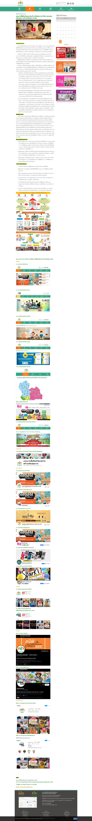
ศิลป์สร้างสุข (25, 814)
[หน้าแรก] (19, 9)
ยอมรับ (75, 818)
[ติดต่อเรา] (71, 9)
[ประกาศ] (40, 9)
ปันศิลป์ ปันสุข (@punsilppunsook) (23, 737)
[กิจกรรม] (50, 9)
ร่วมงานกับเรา (46, 816)
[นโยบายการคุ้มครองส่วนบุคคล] (48, 818)
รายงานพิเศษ (46, 814)
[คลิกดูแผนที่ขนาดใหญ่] (28, 802)
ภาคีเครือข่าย (25, 816)
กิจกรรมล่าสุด (67, 812)
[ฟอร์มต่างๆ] (61, 9)
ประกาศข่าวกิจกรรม (46, 812)
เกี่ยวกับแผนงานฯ (25, 812)
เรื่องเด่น (67, 816)
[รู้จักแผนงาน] (29, 9)
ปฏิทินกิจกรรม (67, 814)
